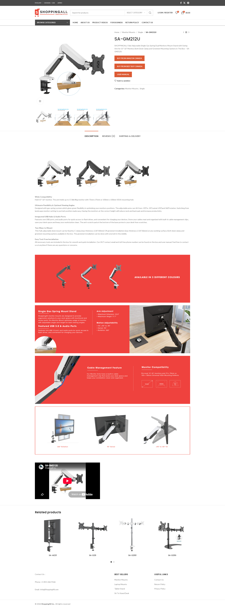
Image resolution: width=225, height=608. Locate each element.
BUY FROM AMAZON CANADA (129, 58)
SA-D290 (132, 555)
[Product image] (93, 535)
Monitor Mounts (128, 32)
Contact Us (159, 580)
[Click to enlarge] (40, 101)
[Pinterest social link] (188, 3)
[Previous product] (183, 32)
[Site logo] (51, 12)
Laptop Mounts (120, 584)
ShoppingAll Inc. (48, 604)
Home (116, 32)
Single (140, 32)
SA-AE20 (53, 555)
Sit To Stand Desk (121, 593)
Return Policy (159, 584)
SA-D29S (172, 555)
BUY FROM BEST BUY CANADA (129, 66)
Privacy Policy (159, 589)
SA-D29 (92, 555)
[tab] (91, 135)
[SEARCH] (150, 13)
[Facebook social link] (180, 3)
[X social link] (184, 3)
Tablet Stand (119, 589)
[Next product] (189, 32)
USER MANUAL (123, 74)
